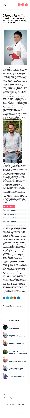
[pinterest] (14, 297)
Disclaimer (7, 394)
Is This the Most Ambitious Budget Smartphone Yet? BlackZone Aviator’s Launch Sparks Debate (17, 377)
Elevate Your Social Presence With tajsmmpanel (17, 327)
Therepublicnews (19, 404)
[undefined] (6, 210)
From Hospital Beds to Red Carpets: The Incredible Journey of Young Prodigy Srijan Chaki (18, 344)
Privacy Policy (8, 398)
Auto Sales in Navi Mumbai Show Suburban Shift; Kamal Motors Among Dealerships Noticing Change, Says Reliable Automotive (18, 360)
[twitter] (7, 297)
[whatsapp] (11, 297)
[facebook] (4, 297)
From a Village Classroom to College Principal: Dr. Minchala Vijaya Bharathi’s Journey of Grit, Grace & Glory (18, 352)
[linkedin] (18, 297)
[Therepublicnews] (4, 5)
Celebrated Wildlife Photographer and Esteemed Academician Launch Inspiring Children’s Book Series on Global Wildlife (17, 336)
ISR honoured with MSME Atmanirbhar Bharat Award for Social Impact (17, 369)
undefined (13, 210)
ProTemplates (15, 407)
